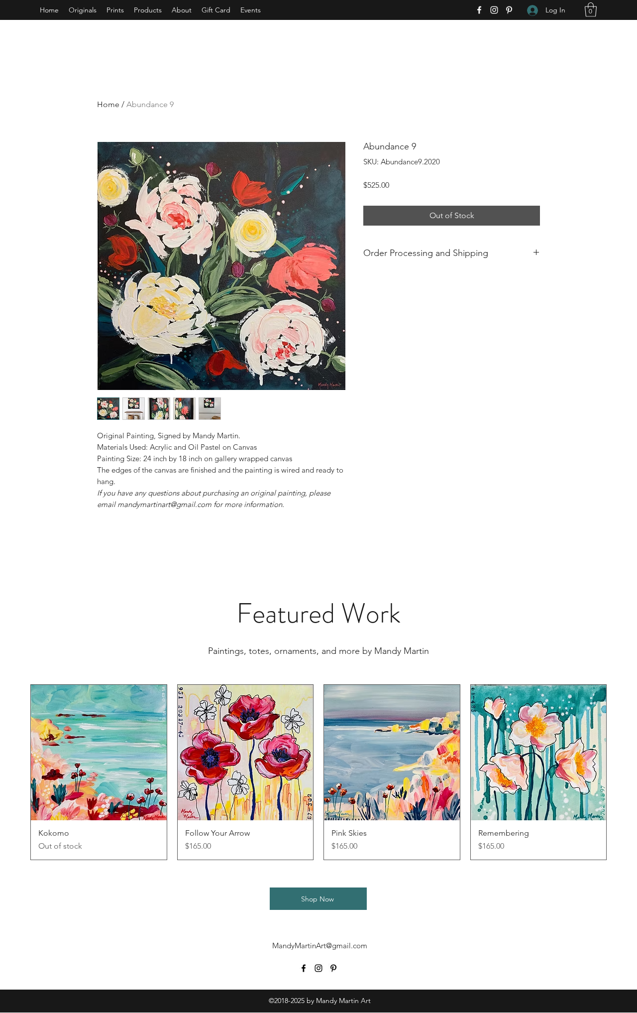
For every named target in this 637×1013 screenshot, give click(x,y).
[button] (591, 9)
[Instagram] (494, 10)
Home (108, 104)
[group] (318, 772)
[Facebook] (479, 10)
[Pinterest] (509, 10)
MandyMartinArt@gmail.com (319, 945)
